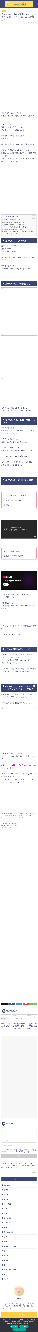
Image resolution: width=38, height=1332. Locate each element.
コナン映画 (7, 1204)
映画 (5, 1251)
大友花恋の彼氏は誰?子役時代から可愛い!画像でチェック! (27, 815)
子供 (5, 1237)
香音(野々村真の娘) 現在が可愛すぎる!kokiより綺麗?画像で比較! (9, 825)
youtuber (7, 1185)
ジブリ (6, 1208)
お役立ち (7, 1190)
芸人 (5, 1274)
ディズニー (7, 1222)
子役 (5, 1241)
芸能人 (6, 1279)
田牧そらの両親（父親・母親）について (17, 224)
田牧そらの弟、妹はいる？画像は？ (16, 227)
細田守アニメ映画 (10, 1269)
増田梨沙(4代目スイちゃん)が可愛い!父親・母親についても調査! (8, 815)
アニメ (6, 1199)
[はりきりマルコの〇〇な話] (19, 6)
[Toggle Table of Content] (33, 217)
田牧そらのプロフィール (12, 220)
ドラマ (6, 1227)
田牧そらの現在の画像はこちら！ (15, 222)
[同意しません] (36, 1325)
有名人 (6, 1255)
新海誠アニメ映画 (10, 1246)
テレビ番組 (7, 1218)
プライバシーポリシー (19, 1329)
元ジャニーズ (8, 1232)
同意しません (24, 1326)
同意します (14, 1326)
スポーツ (7, 1213)
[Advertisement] (19, 46)
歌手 (5, 1265)
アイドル (7, 1194)
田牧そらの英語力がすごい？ (13, 229)
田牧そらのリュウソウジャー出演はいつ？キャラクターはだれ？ (18, 233)
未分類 (3, 11)
